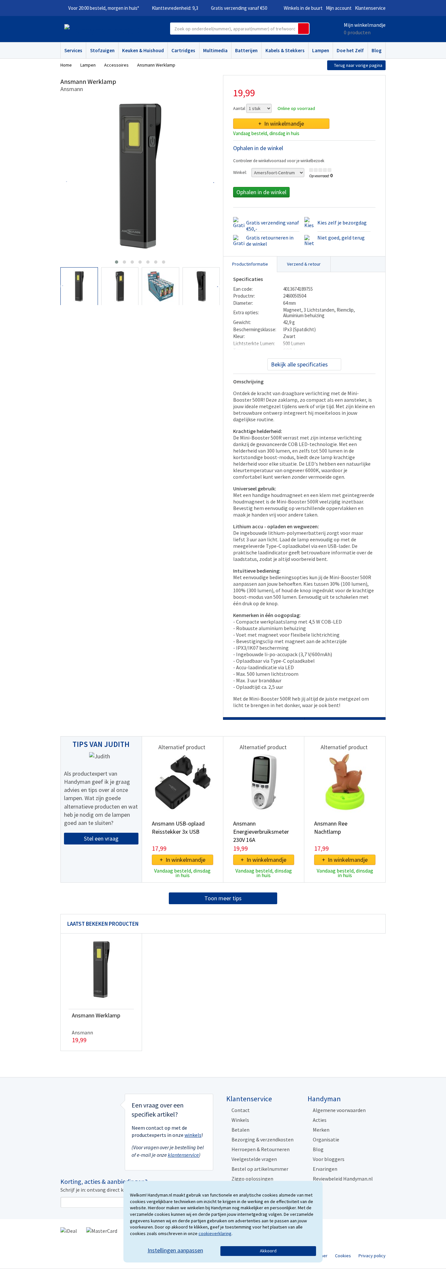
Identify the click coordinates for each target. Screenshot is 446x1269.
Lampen (320, 50)
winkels (192, 1135)
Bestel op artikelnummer (259, 1169)
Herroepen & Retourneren (260, 1149)
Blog (377, 50)
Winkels (240, 1120)
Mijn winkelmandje (365, 25)
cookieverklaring (215, 1233)
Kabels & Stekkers (285, 50)
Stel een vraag (101, 838)
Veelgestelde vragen (254, 1159)
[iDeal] (68, 1230)
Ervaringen (325, 1169)
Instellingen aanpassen (175, 1250)
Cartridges (183, 50)
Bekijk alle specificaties (299, 364)
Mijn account (339, 8)
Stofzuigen (102, 50)
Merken (321, 1129)
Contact (240, 1110)
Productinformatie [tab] (250, 264)
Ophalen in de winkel (261, 192)
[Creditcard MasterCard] (101, 1230)
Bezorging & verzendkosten (262, 1139)
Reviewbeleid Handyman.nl (343, 1178)
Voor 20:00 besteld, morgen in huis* (103, 8)
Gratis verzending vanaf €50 (239, 8)
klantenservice (183, 1155)
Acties (320, 1120)
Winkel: (240, 172)
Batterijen (246, 50)
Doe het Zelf (350, 50)
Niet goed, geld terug (341, 237)
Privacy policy (372, 1256)
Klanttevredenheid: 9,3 (175, 8)
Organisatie (326, 1139)
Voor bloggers (328, 1159)
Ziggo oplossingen (252, 1178)
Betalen (240, 1129)
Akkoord (268, 1251)
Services (73, 50)
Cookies (343, 1256)
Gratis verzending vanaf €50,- (272, 225)
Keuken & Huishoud (143, 50)
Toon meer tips (223, 898)
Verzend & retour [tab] (304, 264)
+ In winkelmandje (281, 123)
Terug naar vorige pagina (358, 65)
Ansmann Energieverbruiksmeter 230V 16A (261, 831)
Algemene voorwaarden (339, 1110)
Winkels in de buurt (303, 8)
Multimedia (215, 50)
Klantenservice (370, 8)
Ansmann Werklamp (96, 1015)
